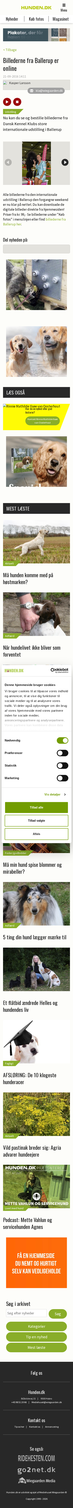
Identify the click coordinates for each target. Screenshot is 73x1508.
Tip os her (19, 1426)
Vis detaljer (52, 794)
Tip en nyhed (36, 1336)
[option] (36, 163)
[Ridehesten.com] (36, 1458)
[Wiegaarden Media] (36, 1480)
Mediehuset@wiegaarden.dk (47, 1402)
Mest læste (36, 1347)
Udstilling (10, 112)
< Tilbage (10, 50)
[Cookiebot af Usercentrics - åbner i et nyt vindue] (51, 670)
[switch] (62, 753)
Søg (58, 1313)
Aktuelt (9, 563)
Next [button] (65, 162)
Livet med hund (14, 1208)
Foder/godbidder (15, 853)
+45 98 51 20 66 (19, 1402)
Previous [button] (8, 162)
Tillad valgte (36, 820)
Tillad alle (36, 807)
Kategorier (36, 1326)
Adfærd (9, 636)
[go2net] (36, 1469)
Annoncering (52, 1426)
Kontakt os (34, 1426)
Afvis (36, 834)
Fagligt (9, 1063)
